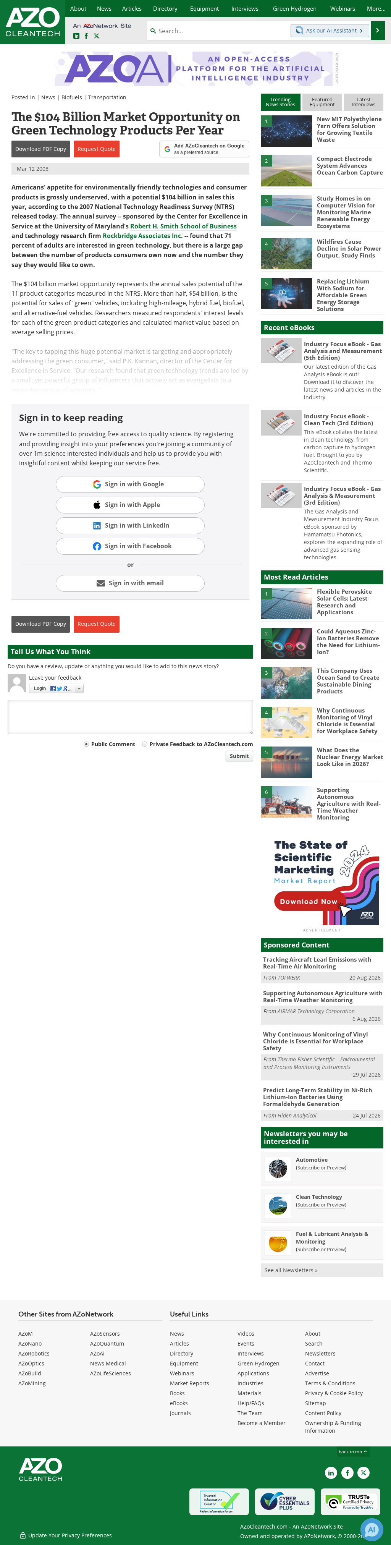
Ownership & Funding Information (333, 1426)
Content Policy (323, 1413)
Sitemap (315, 1403)
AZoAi (97, 1353)
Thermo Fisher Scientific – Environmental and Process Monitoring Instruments (319, 1063)
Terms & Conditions (330, 1383)
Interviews (251, 1353)
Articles (179, 1343)
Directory (181, 1353)
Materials (250, 1393)
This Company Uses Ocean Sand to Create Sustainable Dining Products (348, 681)
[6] (286, 801)
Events (246, 1343)
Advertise (317, 1373)
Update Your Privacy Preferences (69, 1535)
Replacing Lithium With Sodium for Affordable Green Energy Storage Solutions (343, 295)
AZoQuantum (107, 1343)
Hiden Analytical (297, 1115)
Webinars (182, 1373)
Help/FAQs (251, 1403)
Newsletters (320, 1353)
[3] (286, 209)
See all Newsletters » (291, 1270)
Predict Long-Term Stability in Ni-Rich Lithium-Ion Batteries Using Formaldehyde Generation (317, 1097)
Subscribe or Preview (321, 1167)
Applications (253, 1373)
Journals (180, 1413)
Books (177, 1393)
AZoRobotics (34, 1353)
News (48, 97)
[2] (286, 170)
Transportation (107, 97)
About (312, 1333)
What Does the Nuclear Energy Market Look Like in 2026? (350, 757)
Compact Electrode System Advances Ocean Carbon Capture (350, 165)
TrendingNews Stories (280, 102)
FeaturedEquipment (322, 102)
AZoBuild (29, 1373)
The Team (250, 1413)
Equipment (184, 1363)
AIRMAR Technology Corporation (316, 1011)
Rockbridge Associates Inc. (143, 236)
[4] (286, 252)
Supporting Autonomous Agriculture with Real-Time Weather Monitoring (349, 803)
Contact (315, 1363)
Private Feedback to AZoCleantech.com (201, 744)
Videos (246, 1333)
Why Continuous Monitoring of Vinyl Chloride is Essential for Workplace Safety (347, 720)
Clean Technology (319, 1196)
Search (314, 1343)
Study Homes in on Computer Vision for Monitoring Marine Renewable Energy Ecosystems (346, 212)
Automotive (312, 1159)
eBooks (179, 1403)
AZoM (25, 1333)
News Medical (108, 1363)
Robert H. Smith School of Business (183, 226)
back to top (351, 1451)
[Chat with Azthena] (371, 1529)
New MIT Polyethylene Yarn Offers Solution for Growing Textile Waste (349, 129)
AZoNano (30, 1343)
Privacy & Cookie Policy (334, 1393)
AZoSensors (105, 1333)
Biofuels (71, 97)
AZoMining (32, 1383)
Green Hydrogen (259, 1363)
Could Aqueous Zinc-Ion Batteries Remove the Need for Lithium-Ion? (348, 641)
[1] (286, 130)
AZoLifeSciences (110, 1373)
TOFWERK (289, 977)
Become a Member (262, 1423)
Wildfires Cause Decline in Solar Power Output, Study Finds (349, 248)
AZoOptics (31, 1363)
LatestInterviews (363, 102)
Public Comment (113, 744)
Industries (250, 1383)
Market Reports (189, 1383)
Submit (239, 756)
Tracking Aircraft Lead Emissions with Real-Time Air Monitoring (317, 963)
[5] (286, 292)
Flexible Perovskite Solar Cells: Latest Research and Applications (344, 602)
